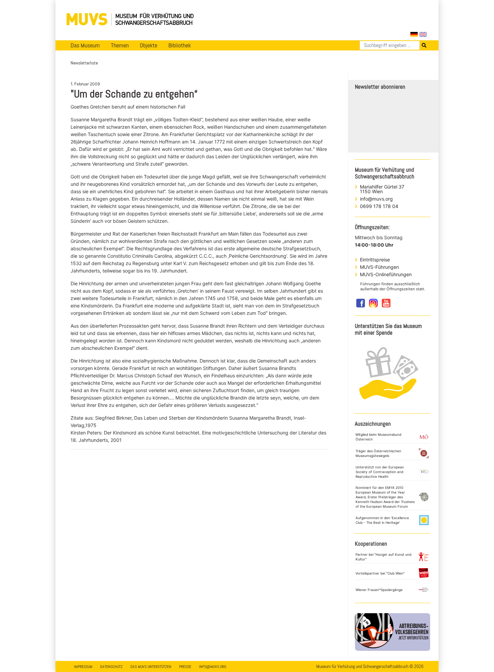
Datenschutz (111, 666)
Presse (185, 666)
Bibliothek (179, 45)
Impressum (83, 666)
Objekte (148, 45)
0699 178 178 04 (379, 206)
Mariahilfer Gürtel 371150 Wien (382, 189)
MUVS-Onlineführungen (386, 274)
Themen (120, 45)
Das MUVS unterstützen (150, 666)
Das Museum (85, 45)
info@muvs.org (376, 199)
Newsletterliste (84, 63)
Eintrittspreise (375, 259)
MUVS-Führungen (379, 267)
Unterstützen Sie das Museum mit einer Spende (388, 329)
